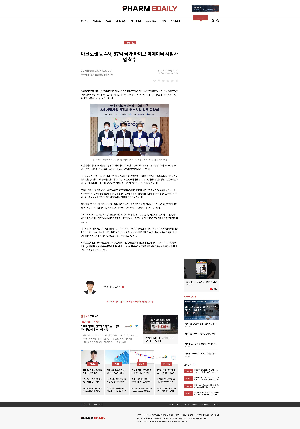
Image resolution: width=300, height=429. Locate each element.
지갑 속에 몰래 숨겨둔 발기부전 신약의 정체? (201, 283)
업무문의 (187, 404)
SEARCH (217, 20)
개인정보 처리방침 (204, 404)
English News (151, 20)
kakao (154, 81)
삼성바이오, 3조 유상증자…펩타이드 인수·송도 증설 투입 (104, 342)
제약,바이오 (166, 364)
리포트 (108, 20)
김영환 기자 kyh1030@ (112, 286)
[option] (112, 404)
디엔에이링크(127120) (148, 91)
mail (168, 81)
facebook (159, 81)
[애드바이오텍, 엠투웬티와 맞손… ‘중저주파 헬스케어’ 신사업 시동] (131, 325)
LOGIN (212, 20)
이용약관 (194, 404)
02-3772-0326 (152, 418)
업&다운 (141, 364)
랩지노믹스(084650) (167, 91)
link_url (172, 81)
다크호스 (97, 20)
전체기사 (84, 20)
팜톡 (164, 20)
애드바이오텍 (86, 321)
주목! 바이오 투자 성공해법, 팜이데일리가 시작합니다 (159, 339)
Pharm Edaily (93, 418)
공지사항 (86, 404)
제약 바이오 (136, 20)
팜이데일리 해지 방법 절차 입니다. (105, 404)
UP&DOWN (121, 20)
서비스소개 (175, 20)
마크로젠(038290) (130, 91)
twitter (163, 81)
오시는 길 (179, 404)
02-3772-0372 (177, 418)
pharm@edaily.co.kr (199, 418)
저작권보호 (216, 404)
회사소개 (171, 404)
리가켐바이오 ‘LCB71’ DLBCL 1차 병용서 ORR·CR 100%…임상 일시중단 (110, 335)
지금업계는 (130, 42)
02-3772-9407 (168, 418)
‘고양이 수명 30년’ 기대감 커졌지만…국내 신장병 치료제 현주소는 (107, 338)
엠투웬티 (97, 321)
